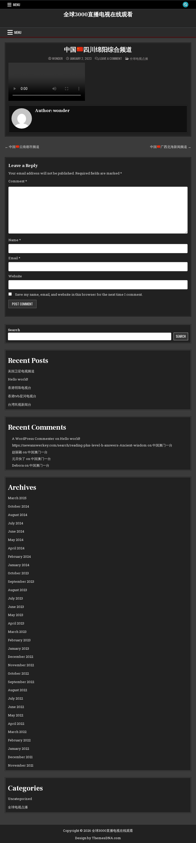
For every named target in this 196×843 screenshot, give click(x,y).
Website (15, 276)
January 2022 (18, 748)
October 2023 (18, 573)
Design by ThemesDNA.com (98, 838)
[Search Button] (185, 4)
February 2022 (19, 740)
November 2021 (20, 765)
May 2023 (15, 615)
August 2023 (17, 590)
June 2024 (16, 531)
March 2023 (17, 631)
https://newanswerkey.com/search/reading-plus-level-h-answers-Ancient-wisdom (79, 445)
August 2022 (17, 690)
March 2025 (17, 498)
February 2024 (19, 556)
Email (14, 258)
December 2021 (20, 757)
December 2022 (20, 656)
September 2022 (21, 681)
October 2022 (18, 673)
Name (14, 240)
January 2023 (18, 648)
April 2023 (16, 623)
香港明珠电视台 (19, 387)
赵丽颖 (17, 452)
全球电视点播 (139, 58)
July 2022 (15, 698)
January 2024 (18, 565)
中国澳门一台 (162, 445)
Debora (18, 465)
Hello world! (18, 379)
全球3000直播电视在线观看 (98, 14)
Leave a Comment (111, 58)
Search (14, 330)
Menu (16, 4)
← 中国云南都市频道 (22, 146)
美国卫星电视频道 (21, 371)
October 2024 (18, 506)
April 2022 (16, 723)
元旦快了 (18, 458)
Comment (17, 181)
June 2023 (16, 606)
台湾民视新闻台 (19, 404)
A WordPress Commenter (33, 438)
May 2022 (15, 715)
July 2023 (15, 598)
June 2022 (16, 706)
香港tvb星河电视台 (22, 396)
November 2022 (21, 665)
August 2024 (17, 514)
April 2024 (16, 548)
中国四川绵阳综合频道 (98, 50)
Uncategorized (20, 798)
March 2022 (17, 731)
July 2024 (15, 523)
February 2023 (19, 640)
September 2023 (21, 581)
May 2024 (15, 539)
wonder (57, 58)
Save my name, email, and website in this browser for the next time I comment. (79, 294)
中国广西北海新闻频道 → (170, 146)
